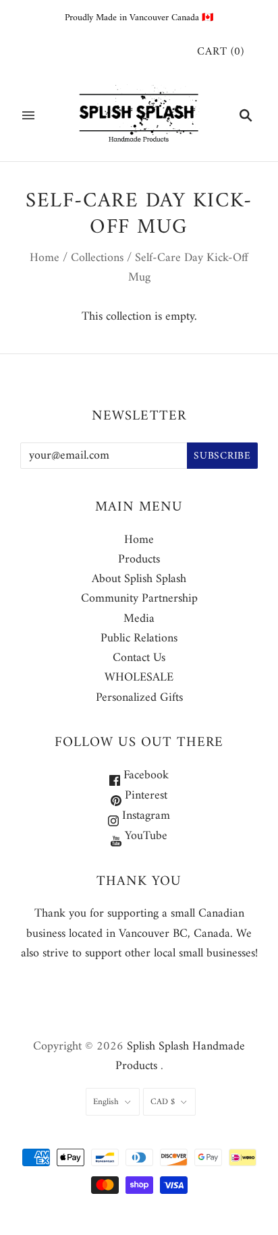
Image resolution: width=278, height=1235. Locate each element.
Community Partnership (139, 598)
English (106, 1102)
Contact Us (139, 658)
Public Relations (139, 638)
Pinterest (144, 795)
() (220, 52)
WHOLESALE (139, 677)
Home (44, 258)
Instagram (144, 815)
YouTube (144, 836)
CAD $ (162, 1102)
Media (139, 618)
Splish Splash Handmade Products (180, 1056)
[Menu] (28, 115)
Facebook (144, 775)
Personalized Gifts (139, 697)
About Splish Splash (139, 579)
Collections (97, 258)
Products (139, 559)
